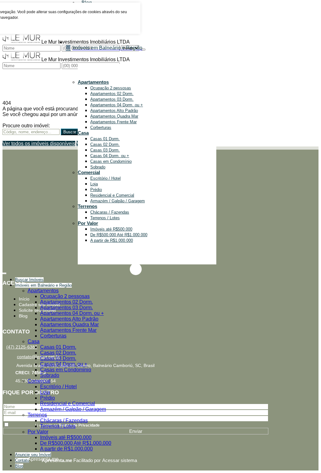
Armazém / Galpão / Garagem (117, 201)
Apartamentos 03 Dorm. (112, 99)
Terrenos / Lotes (105, 217)
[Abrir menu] (4, 272)
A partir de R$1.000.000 (111, 240)
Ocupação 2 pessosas (110, 88)
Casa (83, 133)
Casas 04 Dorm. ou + (109, 155)
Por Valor (88, 223)
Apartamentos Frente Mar (113, 122)
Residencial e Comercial (112, 195)
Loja (94, 184)
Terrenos (87, 206)
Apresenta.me (35, 459)
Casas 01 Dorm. (105, 138)
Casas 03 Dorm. (105, 150)
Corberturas (100, 127)
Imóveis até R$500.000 (111, 229)
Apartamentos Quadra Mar (114, 116)
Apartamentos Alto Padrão (114, 110)
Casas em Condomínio (111, 161)
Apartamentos (93, 82)
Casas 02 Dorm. (105, 144)
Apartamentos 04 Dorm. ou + (116, 105)
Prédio (96, 189)
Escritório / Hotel (105, 178)
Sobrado (97, 167)
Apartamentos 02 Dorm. (112, 93)
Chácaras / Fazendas (109, 212)
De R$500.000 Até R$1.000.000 (118, 234)
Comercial (89, 172)
